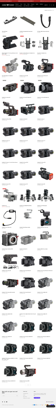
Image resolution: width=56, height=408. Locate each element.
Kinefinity (41, 4)
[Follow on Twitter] (2, 401)
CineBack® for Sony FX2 (41, 184)
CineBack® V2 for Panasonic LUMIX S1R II (26, 358)
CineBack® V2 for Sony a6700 (24, 380)
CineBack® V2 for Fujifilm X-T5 (7, 336)
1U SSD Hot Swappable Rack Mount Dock (26, 31)
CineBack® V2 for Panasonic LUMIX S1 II (43, 336)
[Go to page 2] (30, 385)
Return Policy (25, 396)
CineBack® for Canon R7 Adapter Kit (25, 97)
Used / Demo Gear (27, 5)
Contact (32, 5)
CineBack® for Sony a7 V (41, 140)
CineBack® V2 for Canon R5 (6, 270)
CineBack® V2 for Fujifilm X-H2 (42, 292)
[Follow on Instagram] (4, 401)
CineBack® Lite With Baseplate (42, 205)
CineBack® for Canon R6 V (6, 97)
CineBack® (17, 4)
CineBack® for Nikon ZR (23, 119)
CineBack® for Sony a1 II (6, 140)
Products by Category (18, 5)
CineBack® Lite (4, 205)
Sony (21, 4)
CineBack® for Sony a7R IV (24, 162)
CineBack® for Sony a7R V (41, 162)
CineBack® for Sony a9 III (24, 184)
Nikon (28, 4)
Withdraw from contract (26, 398)
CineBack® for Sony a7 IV (24, 140)
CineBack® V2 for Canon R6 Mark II (25, 292)
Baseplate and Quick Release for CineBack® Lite (27, 53)
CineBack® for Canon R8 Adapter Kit (43, 97)
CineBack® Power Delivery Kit (6, 227)
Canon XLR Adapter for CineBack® (7, 75)
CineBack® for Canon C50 (24, 75)
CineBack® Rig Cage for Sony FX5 (42, 227)
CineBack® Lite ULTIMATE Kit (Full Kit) (25, 205)
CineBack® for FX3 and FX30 (6, 119)
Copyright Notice (25, 393)
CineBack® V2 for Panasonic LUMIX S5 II (43, 358)
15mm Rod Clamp (4, 31)
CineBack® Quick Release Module (25, 227)
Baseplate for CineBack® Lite (41, 53)
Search (24, 395)
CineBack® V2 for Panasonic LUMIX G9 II (26, 336)
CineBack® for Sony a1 (40, 119)
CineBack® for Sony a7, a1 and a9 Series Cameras (10, 162)
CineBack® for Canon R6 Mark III (42, 75)
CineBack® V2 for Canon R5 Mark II (25, 270)
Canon (25, 4)
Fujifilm (37, 4)
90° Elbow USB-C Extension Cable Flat (43, 31)
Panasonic (32, 4)
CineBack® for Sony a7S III (6, 184)
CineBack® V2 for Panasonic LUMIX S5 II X (8, 380)
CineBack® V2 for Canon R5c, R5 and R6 (8, 292)
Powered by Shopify (11, 404)
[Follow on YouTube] (6, 401)
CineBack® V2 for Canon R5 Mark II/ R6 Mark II (44, 270)
